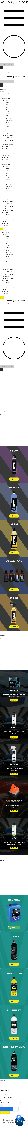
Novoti (7, 126)
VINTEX (2, 860)
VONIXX (2, 412)
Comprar (5, 159)
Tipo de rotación (9, 135)
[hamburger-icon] (1, 229)
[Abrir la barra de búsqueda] (0, 62)
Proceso (7, 142)
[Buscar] (1, 67)
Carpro (7, 104)
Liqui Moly (8, 117)
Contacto (5, 150)
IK (6, 109)
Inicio (4, 96)
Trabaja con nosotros (5, 1087)
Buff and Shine (9, 120)
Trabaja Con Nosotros (10, 153)
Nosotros (7, 155)
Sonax (7, 115)
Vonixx (7, 102)
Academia (5, 146)
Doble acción (9, 137)
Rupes (7, 106)
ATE (7, 131)
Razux (7, 111)
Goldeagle (8, 124)
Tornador (8, 122)
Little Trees (8, 128)
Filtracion (5, 157)
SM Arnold (8, 119)
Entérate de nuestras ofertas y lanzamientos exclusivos (13, 1102)
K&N (7, 133)
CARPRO (3, 636)
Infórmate (6, 148)
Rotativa (8, 139)
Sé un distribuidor (4, 1090)
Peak (7, 130)
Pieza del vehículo (9, 141)
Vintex (7, 107)
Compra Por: (6, 98)
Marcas (6, 100)
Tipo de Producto (9, 144)
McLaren (8, 113)
